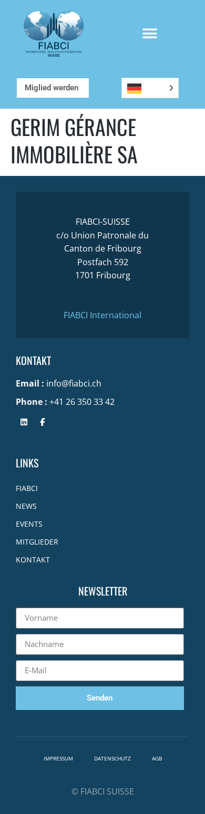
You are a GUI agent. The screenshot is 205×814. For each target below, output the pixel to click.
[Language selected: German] (150, 88)
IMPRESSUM (58, 758)
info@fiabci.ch (73, 383)
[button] (150, 34)
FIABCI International (102, 315)
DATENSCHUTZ (112, 758)
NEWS (26, 506)
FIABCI (27, 488)
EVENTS (29, 524)
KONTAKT (33, 560)
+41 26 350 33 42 (82, 402)
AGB (157, 758)
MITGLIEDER (37, 542)
